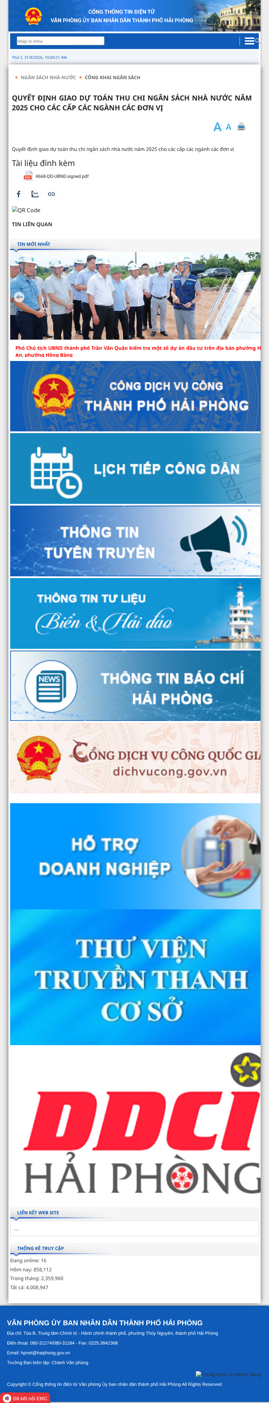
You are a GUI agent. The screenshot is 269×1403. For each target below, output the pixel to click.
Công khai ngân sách (112, 77)
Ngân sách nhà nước (48, 77)
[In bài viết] (241, 126)
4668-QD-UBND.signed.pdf (62, 176)
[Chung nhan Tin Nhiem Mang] (228, 1375)
